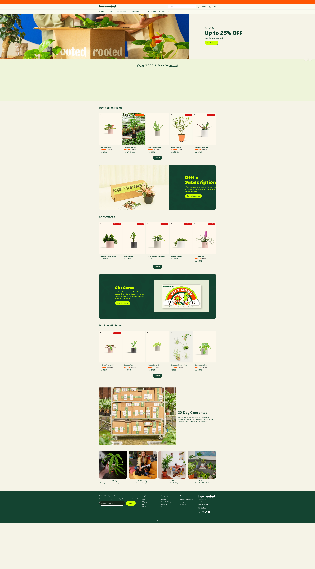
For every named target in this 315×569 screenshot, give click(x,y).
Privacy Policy (184, 502)
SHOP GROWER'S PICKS (215, 40)
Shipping (144, 502)
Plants (101, 12)
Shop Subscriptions (193, 196)
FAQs (143, 499)
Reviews (163, 507)
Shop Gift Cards (122, 303)
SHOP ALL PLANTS (235, 40)
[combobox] (182, 6)
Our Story (163, 499)
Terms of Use (183, 504)
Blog (143, 504)
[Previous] (306, 59)
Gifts (111, 12)
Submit (131, 503)
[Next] (310, 59)
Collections (121, 12)
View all (157, 158)
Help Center (145, 507)
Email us (185, 421)
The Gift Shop (151, 12)
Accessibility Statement (186, 499)
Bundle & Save (164, 12)
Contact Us (164, 504)
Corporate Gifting (137, 12)
